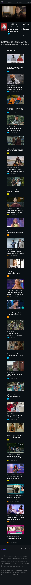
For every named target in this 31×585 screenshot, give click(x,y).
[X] (29, 548)
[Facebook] (14, 548)
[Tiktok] (18, 548)
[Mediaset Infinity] (3, 2)
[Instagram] (25, 548)
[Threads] (21, 548)
